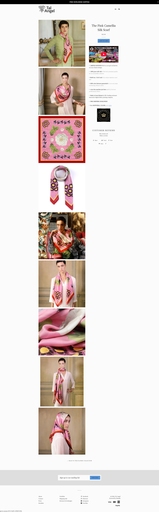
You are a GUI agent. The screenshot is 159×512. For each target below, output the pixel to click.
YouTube (85, 503)
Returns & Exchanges (66, 501)
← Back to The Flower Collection (79, 460)
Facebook (85, 496)
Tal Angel (117, 496)
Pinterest (85, 498)
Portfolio (62, 496)
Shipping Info (63, 498)
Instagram (85, 501)
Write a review (104, 135)
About (40, 496)
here (110, 105)
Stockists (41, 503)
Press (40, 501)
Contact (41, 498)
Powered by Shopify (114, 498)
